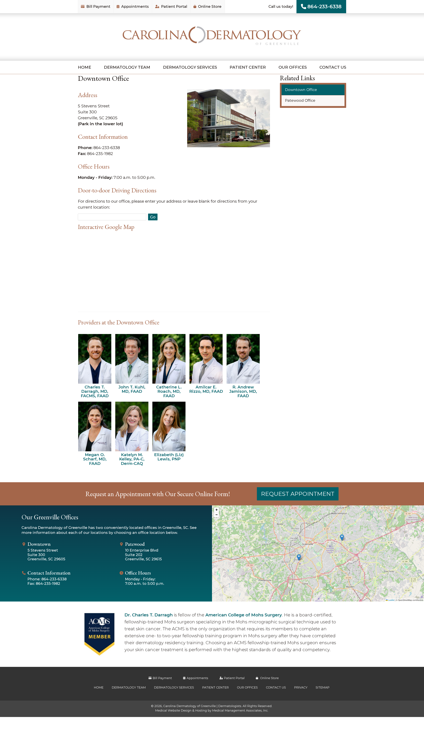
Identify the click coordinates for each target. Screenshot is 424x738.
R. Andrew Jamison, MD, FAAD (243, 391)
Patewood (135, 544)
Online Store (209, 6)
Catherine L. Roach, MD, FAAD (169, 391)
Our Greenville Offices (50, 517)
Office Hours (138, 572)
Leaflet (391, 600)
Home (84, 67)
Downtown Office (301, 90)
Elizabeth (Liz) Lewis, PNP (169, 456)
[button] (342, 537)
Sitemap (322, 687)
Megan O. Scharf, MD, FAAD (94, 459)
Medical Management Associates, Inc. (240, 710)
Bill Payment (97, 6)
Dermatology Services (190, 67)
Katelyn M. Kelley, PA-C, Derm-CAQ (131, 459)
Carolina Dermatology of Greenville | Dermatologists (202, 706)
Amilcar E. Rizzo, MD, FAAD (206, 389)
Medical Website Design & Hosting (181, 710)
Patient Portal (173, 6)
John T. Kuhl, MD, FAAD (132, 389)
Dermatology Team (127, 67)
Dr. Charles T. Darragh (149, 615)
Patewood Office (300, 100)
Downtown (39, 544)
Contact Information (49, 572)
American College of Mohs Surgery (243, 615)
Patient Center (248, 67)
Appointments (134, 6)
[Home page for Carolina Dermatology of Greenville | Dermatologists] (212, 37)
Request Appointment (297, 493)
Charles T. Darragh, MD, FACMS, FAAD (95, 391)
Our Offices (293, 67)
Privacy (300, 687)
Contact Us (332, 67)
